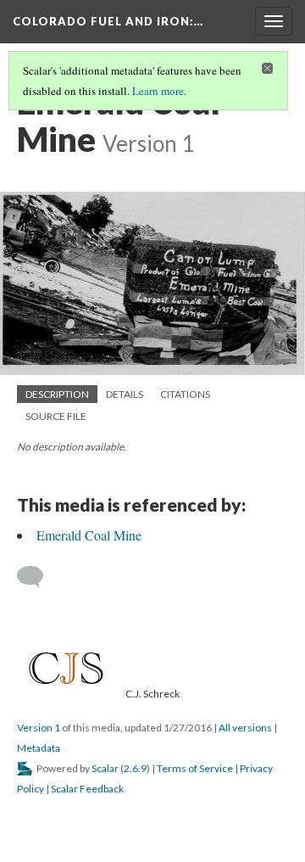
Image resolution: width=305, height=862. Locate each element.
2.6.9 (135, 768)
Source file (55, 416)
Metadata (38, 748)
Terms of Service (195, 768)
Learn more (158, 90)
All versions (245, 727)
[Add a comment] (37, 577)
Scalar (105, 768)
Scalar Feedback (87, 788)
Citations (185, 394)
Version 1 (38, 727)
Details (124, 394)
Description (57, 394)
